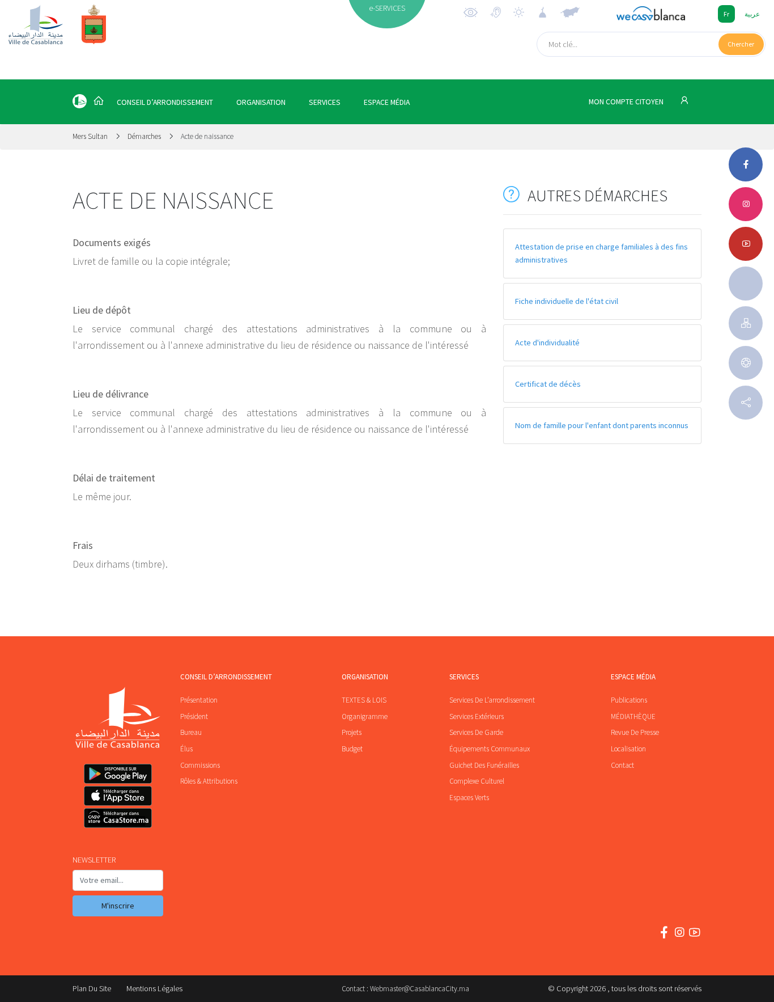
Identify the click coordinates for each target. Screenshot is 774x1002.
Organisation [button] (261, 102)
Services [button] (325, 102)
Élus (186, 749)
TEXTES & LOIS (364, 700)
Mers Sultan (91, 136)
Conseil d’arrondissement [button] (165, 102)
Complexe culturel (476, 781)
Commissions (200, 765)
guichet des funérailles (484, 765)
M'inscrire (117, 905)
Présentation (199, 700)
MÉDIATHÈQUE (633, 716)
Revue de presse (635, 732)
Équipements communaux (489, 749)
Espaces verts (469, 797)
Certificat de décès (548, 384)
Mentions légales (154, 988)
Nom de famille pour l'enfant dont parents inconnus (601, 425)
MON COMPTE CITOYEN (627, 102)
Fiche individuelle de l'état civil (566, 301)
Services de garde (476, 732)
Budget (352, 749)
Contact (622, 765)
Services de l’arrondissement (492, 700)
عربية (752, 14)
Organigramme (365, 716)
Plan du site (92, 988)
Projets (352, 732)
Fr (726, 14)
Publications (629, 700)
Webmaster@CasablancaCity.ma (419, 988)
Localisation (628, 749)
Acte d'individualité (547, 342)
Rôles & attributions (208, 781)
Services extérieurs (476, 716)
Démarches (144, 136)
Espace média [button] (387, 102)
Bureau (191, 732)
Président (194, 716)
